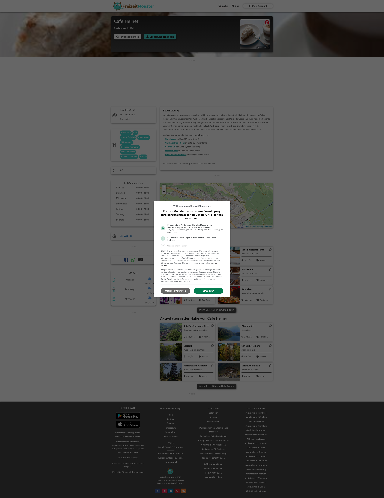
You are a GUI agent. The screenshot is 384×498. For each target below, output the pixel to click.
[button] (192, 246)
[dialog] (192, 249)
